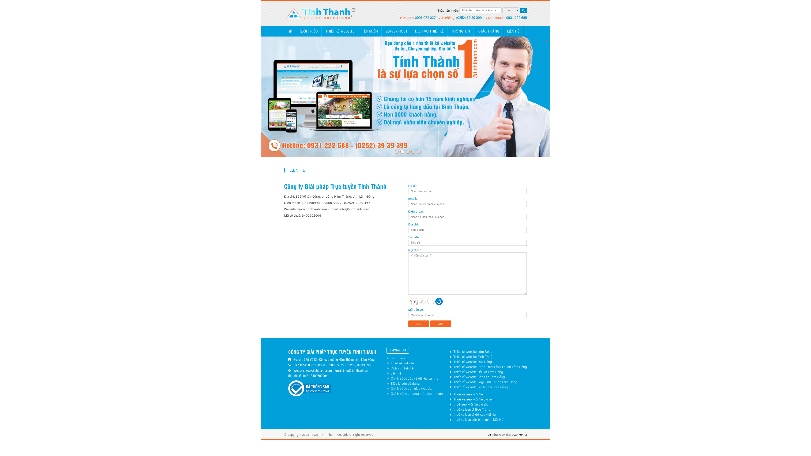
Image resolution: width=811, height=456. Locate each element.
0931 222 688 (516, 18)
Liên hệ (396, 373)
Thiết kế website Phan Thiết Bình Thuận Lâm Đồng (490, 367)
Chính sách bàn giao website (411, 389)
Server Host (396, 31)
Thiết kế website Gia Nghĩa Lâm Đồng (480, 387)
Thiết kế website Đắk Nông (472, 362)
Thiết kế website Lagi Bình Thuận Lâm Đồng (485, 382)
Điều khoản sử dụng (405, 383)
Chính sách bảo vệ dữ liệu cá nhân (415, 378)
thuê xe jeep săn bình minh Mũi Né (478, 420)
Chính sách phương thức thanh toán (417, 394)
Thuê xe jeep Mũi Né (468, 394)
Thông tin (460, 31)
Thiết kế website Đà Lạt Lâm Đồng (478, 372)
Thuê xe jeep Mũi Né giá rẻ (472, 399)
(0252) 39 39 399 (469, 18)
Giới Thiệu (309, 31)
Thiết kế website (339, 31)
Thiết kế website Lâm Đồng (473, 352)
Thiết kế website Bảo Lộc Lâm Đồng (479, 377)
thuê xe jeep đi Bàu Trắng (471, 409)
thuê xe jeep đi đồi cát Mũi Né (474, 415)
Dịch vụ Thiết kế (429, 31)
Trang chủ (290, 31)
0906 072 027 (426, 18)
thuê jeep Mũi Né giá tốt (470, 404)
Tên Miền (370, 31)
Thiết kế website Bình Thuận (473, 357)
